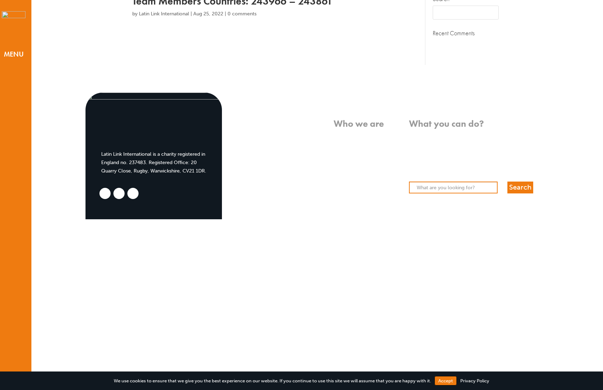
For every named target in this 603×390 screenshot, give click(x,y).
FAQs (378, 185)
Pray (414, 144)
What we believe (365, 136)
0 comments (242, 14)
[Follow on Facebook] (12, 342)
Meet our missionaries (358, 177)
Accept (445, 380)
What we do (370, 144)
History (375, 160)
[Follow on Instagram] (13, 353)
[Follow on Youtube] (14, 365)
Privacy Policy (474, 380)
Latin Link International (164, 14)
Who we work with (362, 152)
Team (378, 169)
